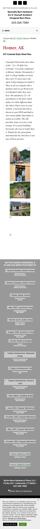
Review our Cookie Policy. (17, 518)
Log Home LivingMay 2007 (20, 311)
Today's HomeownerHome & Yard (20, 387)
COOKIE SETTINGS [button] (10, 524)
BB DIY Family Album (19, 38)
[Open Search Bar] (37, 31)
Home (5, 38)
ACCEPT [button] (22, 524)
